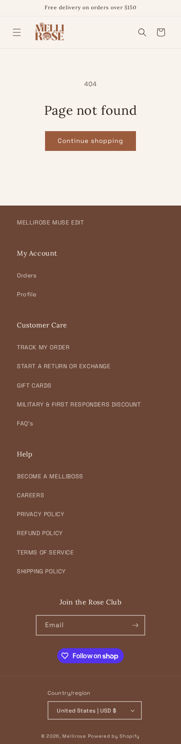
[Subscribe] (135, 625)
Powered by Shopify (114, 736)
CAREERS (30, 495)
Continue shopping (90, 141)
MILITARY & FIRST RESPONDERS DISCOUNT (79, 404)
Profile (26, 294)
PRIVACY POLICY (40, 514)
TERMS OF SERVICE (45, 552)
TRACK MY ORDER (43, 347)
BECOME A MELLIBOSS (50, 476)
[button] (17, 32)
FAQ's (25, 423)
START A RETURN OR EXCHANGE (64, 366)
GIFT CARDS (34, 385)
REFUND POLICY (40, 533)
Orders (27, 275)
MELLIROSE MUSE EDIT (50, 222)
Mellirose (74, 736)
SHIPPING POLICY (41, 571)
